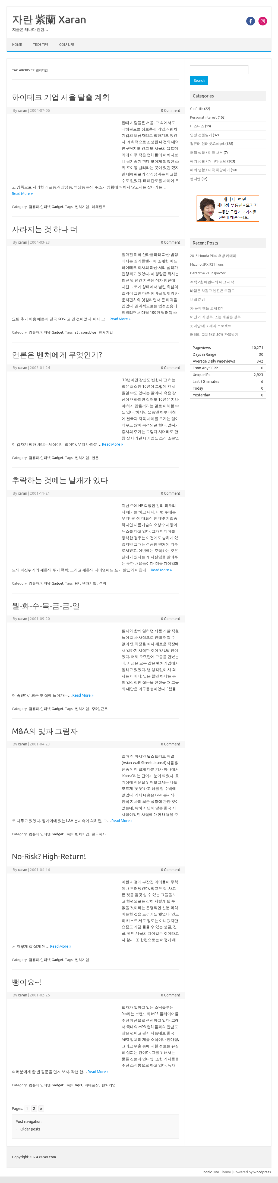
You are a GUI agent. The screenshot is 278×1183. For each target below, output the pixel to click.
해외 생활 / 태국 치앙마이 (210, 170)
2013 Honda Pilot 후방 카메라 (213, 256)
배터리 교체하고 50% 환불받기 (214, 334)
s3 (76, 332)
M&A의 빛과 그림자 (45, 731)
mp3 (78, 1085)
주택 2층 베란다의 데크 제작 (212, 282)
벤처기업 (82, 206)
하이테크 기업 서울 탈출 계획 (61, 97)
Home (17, 44)
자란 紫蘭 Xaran (49, 19)
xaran (22, 110)
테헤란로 (99, 206)
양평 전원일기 (201, 135)
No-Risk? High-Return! (49, 856)
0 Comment (170, 110)
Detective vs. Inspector (208, 273)
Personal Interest (203, 117)
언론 (95, 457)
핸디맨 (195, 179)
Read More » (22, 193)
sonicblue (88, 332)
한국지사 (99, 834)
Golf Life (66, 44)
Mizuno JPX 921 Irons (207, 264)
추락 (102, 583)
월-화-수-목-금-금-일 (46, 605)
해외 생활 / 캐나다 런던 (208, 161)
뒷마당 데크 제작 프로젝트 (210, 326)
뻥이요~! (26, 982)
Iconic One (211, 1172)
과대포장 (92, 1085)
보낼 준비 (197, 299)
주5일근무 (100, 709)
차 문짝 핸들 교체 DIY (206, 308)
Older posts (28, 1129)
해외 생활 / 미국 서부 (206, 152)
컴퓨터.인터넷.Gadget (46, 206)
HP (77, 583)
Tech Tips (40, 44)
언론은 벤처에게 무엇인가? (57, 354)
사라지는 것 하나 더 (45, 229)
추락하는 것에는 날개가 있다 (60, 480)
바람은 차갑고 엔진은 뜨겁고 (212, 290)
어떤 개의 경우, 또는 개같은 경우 (215, 317)
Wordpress (262, 1172)
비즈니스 (197, 126)
